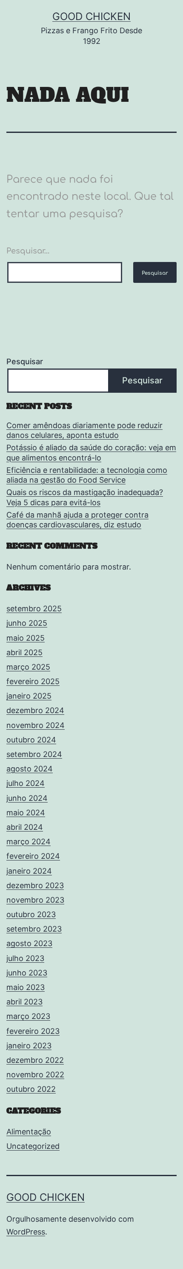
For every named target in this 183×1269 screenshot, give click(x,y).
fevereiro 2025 (33, 681)
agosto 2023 (29, 943)
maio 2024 (25, 812)
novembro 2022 (35, 1074)
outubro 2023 (31, 914)
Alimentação (28, 1131)
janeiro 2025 (28, 695)
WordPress (25, 1231)
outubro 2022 (31, 1089)
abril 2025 (24, 652)
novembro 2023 (35, 899)
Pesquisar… (28, 251)
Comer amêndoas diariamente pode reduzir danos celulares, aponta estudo (84, 430)
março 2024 (28, 841)
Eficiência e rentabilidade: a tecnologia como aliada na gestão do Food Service (86, 475)
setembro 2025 (34, 608)
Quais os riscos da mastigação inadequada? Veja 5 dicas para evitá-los (84, 497)
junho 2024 (27, 798)
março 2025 (28, 666)
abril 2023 (24, 1001)
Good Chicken (91, 16)
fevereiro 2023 (33, 1031)
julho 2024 (25, 783)
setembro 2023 (34, 928)
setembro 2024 (34, 754)
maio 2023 (25, 987)
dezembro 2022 (35, 1060)
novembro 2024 (35, 725)
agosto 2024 (29, 768)
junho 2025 (26, 623)
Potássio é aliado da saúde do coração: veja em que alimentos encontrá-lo (91, 452)
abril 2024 (24, 827)
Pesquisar (24, 361)
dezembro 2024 (35, 710)
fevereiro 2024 (33, 856)
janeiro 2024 (29, 870)
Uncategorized (33, 1146)
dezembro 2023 (35, 885)
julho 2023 (25, 958)
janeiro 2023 (28, 1045)
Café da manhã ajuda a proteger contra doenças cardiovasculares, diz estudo (77, 519)
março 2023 (28, 1016)
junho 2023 (26, 972)
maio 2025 (25, 637)
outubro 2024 (31, 739)
